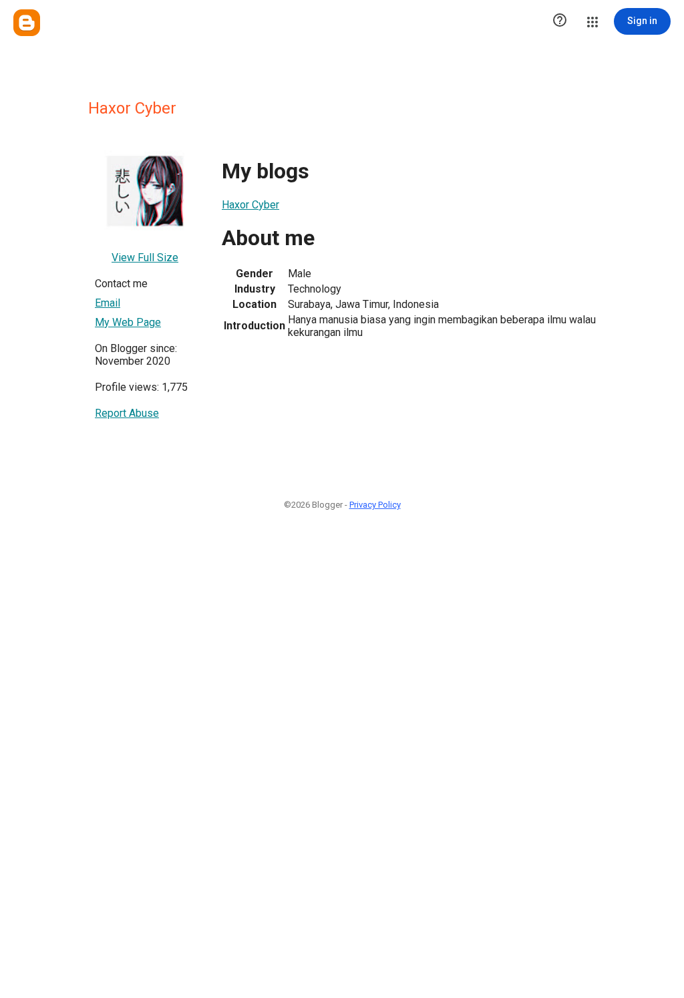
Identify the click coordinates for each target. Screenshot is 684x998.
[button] (560, 21)
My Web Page (128, 322)
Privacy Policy (375, 505)
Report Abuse (127, 413)
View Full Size (145, 257)
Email (107, 303)
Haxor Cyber (250, 204)
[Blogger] (26, 22)
